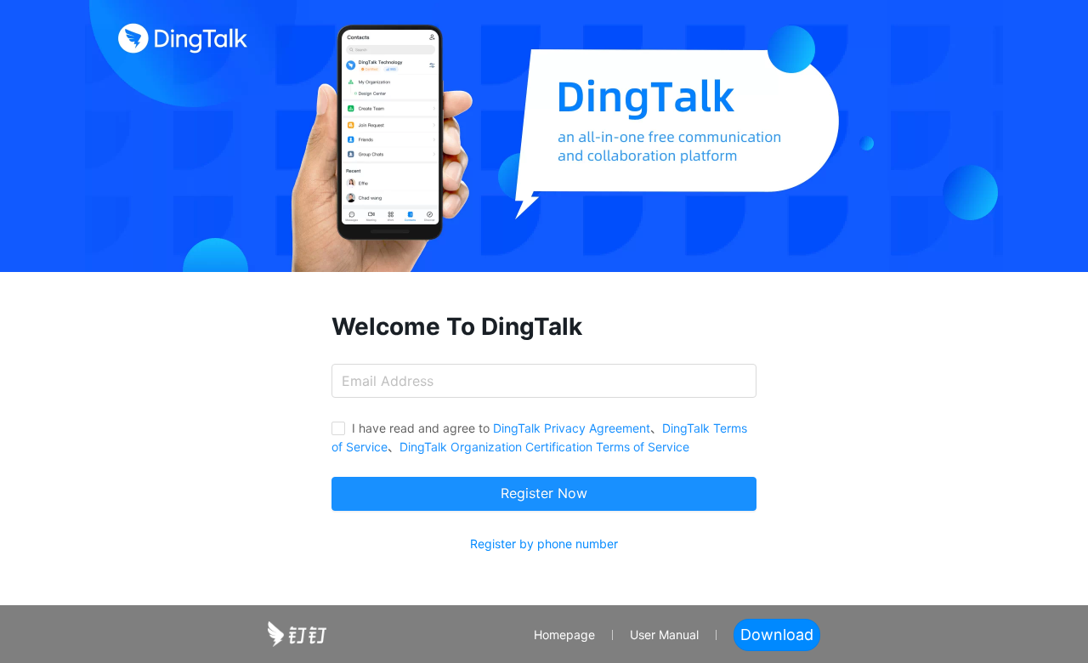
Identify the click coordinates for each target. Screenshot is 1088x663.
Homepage (564, 634)
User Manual (664, 634)
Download (776, 634)
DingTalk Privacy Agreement (571, 428)
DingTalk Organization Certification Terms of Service (544, 446)
